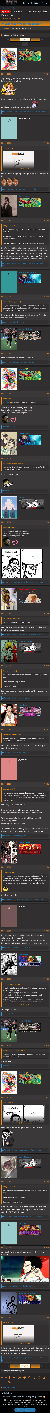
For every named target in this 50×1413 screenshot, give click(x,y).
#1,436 (46, 1045)
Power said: (7, 872)
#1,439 (46, 1248)
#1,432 (46, 784)
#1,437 (46, 1097)
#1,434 (46, 931)
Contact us (6, 1396)
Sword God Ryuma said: (12, 463)
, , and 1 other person (23, 899)
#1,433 (46, 867)
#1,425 (46, 353)
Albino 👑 (23, 49)
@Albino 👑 (7, 402)
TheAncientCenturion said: (13, 1050)
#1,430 (46, 666)
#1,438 (46, 1181)
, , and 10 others (23, 1216)
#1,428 (46, 522)
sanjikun (23, 705)
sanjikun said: (8, 789)
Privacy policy (31, 1396)
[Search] (46, 3)
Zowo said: (7, 399)
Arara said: (7, 148)
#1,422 (46, 143)
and (14, 322)
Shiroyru (23, 196)
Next (35, 40)
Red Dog (23, 1223)
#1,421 (46, 74)
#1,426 (46, 393)
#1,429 (46, 613)
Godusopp (23, 954)
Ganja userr (24, 842)
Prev (15, 40)
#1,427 (46, 458)
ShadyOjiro (24, 433)
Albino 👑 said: (8, 527)
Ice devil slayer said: (10, 618)
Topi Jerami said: (9, 225)
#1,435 (46, 979)
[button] (3, 2)
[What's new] (42, 3)
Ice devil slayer (26, 329)
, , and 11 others (21, 189)
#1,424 (46, 297)
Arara (5, 18)
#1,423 (46, 220)
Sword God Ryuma (27, 272)
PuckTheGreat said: (10, 984)
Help (40, 1396)
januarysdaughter (27, 1293)
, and (21, 753)
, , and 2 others (23, 264)
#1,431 (46, 729)
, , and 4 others (23, 634)
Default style (8, 1393)
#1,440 (46, 1317)
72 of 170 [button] (25, 40)
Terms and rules (18, 1396)
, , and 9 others (25, 112)
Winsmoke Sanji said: (11, 302)
